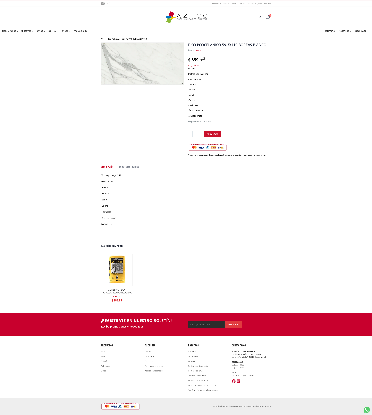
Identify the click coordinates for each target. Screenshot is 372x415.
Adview (268, 406)
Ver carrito (149, 361)
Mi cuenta (149, 351)
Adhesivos (105, 366)
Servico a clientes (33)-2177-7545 (255, 3)
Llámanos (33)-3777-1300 (224, 3)
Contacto (192, 361)
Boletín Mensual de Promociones (202, 385)
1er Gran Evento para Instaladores (203, 390)
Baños (103, 356)
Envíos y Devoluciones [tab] (128, 166)
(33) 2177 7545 (238, 367)
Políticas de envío (195, 370)
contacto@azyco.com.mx (243, 375)
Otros (103, 370)
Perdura (116, 296)
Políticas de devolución (198, 366)
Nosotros (192, 351)
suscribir (233, 324)
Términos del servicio (154, 366)
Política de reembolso (154, 370)
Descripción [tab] (107, 166)
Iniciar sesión (150, 356)
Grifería (104, 361)
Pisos (103, 351)
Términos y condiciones (198, 375)
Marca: (191, 50)
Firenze (198, 50)
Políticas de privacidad (198, 380)
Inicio (102, 39)
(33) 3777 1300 (238, 364)
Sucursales (193, 356)
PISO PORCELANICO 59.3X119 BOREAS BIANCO (227, 44)
